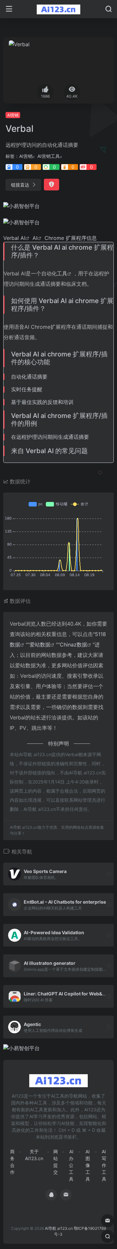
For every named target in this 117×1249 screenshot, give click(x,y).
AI (22, 238)
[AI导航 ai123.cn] (59, 9)
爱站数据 (40, 644)
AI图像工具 (87, 1165)
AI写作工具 (104, 1165)
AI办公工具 (71, 1165)
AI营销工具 (48, 156)
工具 (62, 273)
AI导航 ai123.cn (59, 1228)
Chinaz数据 (73, 644)
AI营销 (13, 115)
